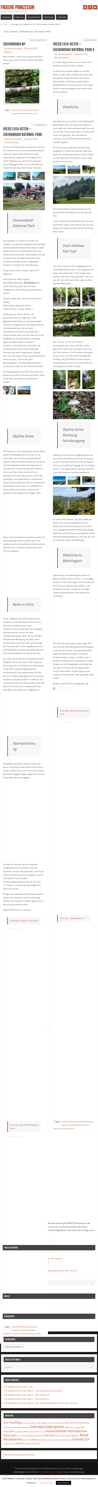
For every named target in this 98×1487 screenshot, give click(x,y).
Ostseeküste (38, 1436)
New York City (40, 1432)
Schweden (43, 1439)
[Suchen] (92, 1283)
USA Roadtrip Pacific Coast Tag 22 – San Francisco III (26, 1395)
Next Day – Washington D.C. (72, 918)
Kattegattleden (80, 1427)
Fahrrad (72, 1423)
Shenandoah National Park (79, 1125)
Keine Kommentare (38, 40)
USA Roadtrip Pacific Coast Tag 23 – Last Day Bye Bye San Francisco (33, 1390)
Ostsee (30, 1435)
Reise (81, 1121)
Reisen (25, 1440)
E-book (66, 1423)
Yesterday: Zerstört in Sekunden (24, 920)
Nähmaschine (77, 1431)
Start (5, 24)
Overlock (48, 1435)
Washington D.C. (69, 1128)
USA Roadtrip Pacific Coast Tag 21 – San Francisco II (26, 1399)
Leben (25, 1431)
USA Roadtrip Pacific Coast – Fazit (18, 1386)
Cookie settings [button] (46, 1482)
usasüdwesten (8, 1444)
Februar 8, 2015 (30, 48)
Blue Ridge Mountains (20, 1327)
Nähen (62, 1431)
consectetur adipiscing (49, 1472)
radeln (68, 1436)
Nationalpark (26, 1330)
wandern (28, 1444)
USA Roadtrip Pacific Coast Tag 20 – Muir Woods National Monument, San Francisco (40, 1403)
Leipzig (32, 1431)
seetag (57, 1440)
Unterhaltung (65, 1440)
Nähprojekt (10, 1435)
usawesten (18, 1443)
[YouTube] (95, 7)
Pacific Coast (60, 1435)
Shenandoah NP (14, 44)
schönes (51, 1440)
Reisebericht (88, 1121)
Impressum (30, 1454)
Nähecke (51, 1431)
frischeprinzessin (15, 48)
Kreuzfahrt (9, 1431)
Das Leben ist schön (46, 1423)
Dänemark (59, 1423)
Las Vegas (18, 1432)
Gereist (65, 57)
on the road (21, 1436)
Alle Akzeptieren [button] (63, 1483)
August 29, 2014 (30, 139)
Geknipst (8, 52)
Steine (25, 113)
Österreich (35, 1443)
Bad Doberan (25, 1423)
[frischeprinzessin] (85, 7)
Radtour (75, 1435)
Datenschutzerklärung (13, 1454)
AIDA (6, 1422)
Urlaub (30, 113)
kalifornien (69, 1427)
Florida (80, 1423)
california (33, 1423)
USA (35, 113)
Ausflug (15, 1422)
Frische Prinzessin (17, 7)
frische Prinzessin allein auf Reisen (16, 1427)
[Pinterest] (90, 7)
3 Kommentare (90, 40)
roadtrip (65, 1125)
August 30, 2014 (81, 54)
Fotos (86, 1422)
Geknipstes (24, 110)
